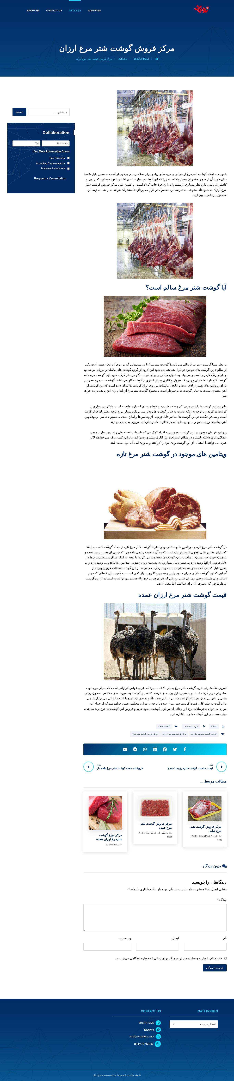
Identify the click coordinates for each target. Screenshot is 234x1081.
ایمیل (175, 938)
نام (225, 938)
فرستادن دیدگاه (214, 967)
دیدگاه (222, 899)
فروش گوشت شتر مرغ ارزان (204, 734)
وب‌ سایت (125, 938)
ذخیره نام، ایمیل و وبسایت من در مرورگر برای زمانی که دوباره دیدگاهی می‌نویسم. (169, 958)
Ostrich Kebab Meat (201, 836)
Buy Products (57, 158)
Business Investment (53, 168)
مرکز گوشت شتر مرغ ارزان (174, 734)
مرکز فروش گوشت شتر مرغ (145, 734)
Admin (214, 726)
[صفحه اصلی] (156, 59)
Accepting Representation (50, 163)
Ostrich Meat (164, 726)
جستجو (19, 112)
